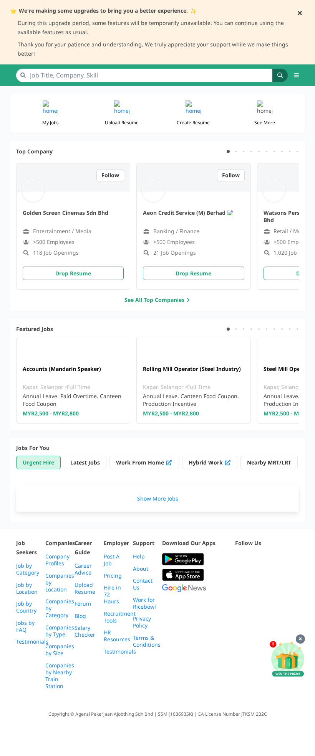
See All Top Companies (154, 299)
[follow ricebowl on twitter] (239, 559)
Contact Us (143, 584)
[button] (296, 75)
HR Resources (117, 636)
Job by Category (27, 569)
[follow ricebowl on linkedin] (290, 559)
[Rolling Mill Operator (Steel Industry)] (193, 380)
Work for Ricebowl (144, 603)
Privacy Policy (142, 622)
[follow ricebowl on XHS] (256, 578)
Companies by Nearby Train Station (59, 676)
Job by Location (27, 588)
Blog (80, 616)
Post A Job (111, 560)
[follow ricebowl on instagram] (273, 559)
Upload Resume (85, 588)
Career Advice (83, 569)
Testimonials (32, 641)
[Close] (300, 639)
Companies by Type (59, 631)
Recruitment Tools (120, 617)
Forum (83, 603)
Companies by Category (59, 608)
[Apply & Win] (288, 659)
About (140, 568)
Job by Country (26, 607)
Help (139, 556)
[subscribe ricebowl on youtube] (256, 559)
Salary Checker (85, 631)
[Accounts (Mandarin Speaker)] (73, 380)
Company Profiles (57, 560)
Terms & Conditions (147, 641)
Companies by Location (59, 582)
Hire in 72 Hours (112, 594)
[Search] (280, 75)
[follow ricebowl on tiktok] (239, 578)
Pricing (113, 575)
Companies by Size (59, 650)
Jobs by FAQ (25, 626)
